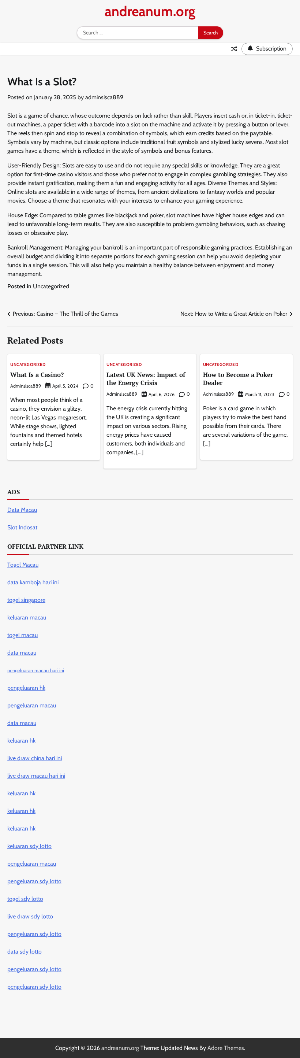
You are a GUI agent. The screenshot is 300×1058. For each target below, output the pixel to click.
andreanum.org (150, 11)
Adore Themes (225, 1047)
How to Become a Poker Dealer (238, 378)
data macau (21, 722)
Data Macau (22, 509)
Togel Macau (22, 564)
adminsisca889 (104, 97)
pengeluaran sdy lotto (34, 986)
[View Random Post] (234, 48)
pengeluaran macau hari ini (35, 670)
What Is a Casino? (37, 374)
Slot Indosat (22, 527)
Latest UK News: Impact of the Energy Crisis (145, 378)
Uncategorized (51, 286)
